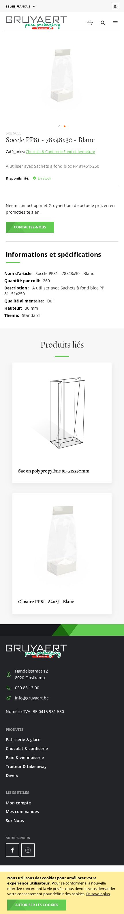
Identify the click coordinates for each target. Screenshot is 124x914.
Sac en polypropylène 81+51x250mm (53, 471)
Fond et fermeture (79, 151)
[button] (21, 6)
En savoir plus (98, 893)
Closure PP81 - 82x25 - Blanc (46, 601)
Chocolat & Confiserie (44, 151)
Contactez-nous (30, 227)
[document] (62, 893)
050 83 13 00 (27, 687)
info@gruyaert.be (32, 698)
